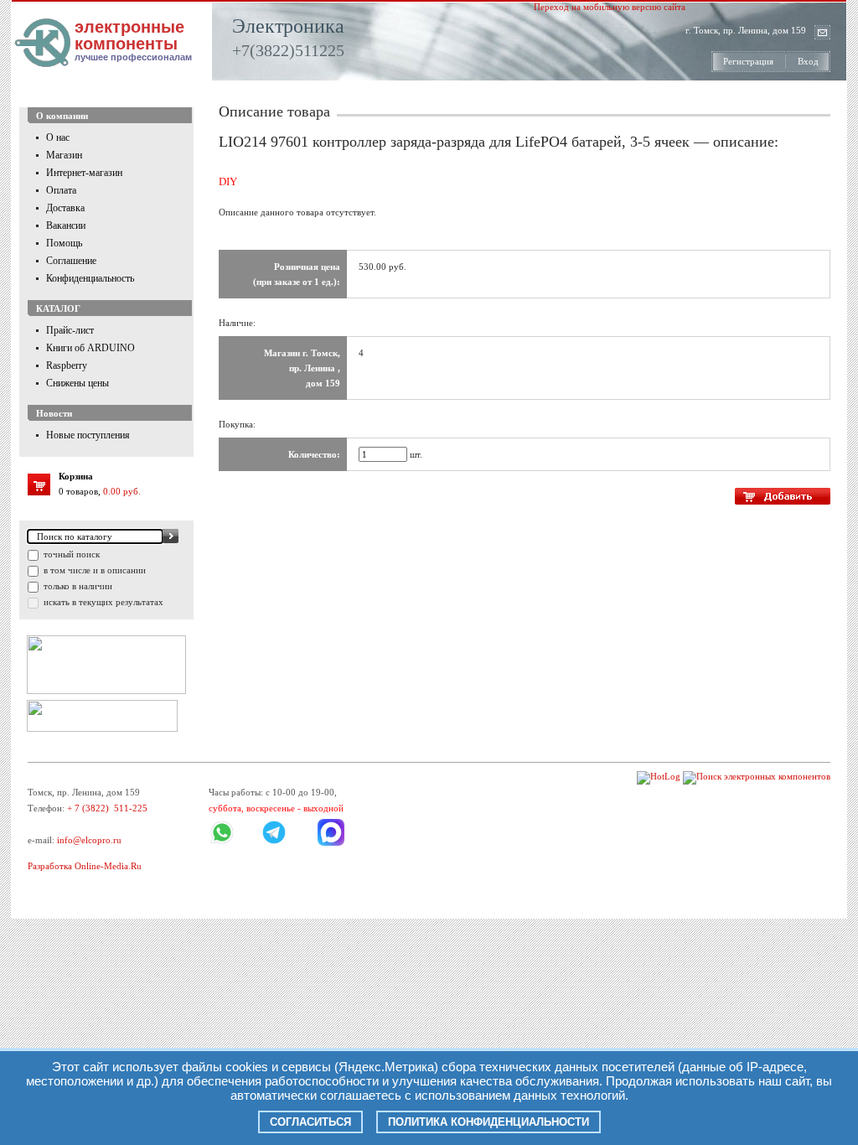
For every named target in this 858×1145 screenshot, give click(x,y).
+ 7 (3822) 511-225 (107, 808)
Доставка (65, 208)
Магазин (64, 155)
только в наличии (76, 586)
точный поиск (70, 554)
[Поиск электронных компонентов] (756, 776)
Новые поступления (88, 435)
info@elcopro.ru (89, 840)
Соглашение (71, 261)
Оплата (61, 190)
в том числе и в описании (93, 570)
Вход (808, 61)
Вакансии (65, 225)
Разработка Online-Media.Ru (85, 866)
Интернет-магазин (84, 173)
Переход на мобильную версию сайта (609, 7)
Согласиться (310, 1122)
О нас (58, 137)
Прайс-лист (70, 330)
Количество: (314, 454)
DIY (228, 181)
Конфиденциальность (90, 278)
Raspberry (66, 365)
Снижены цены (77, 383)
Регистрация (748, 61)
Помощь (64, 243)
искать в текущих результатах (102, 602)
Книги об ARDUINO (90, 348)
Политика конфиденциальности (488, 1122)
